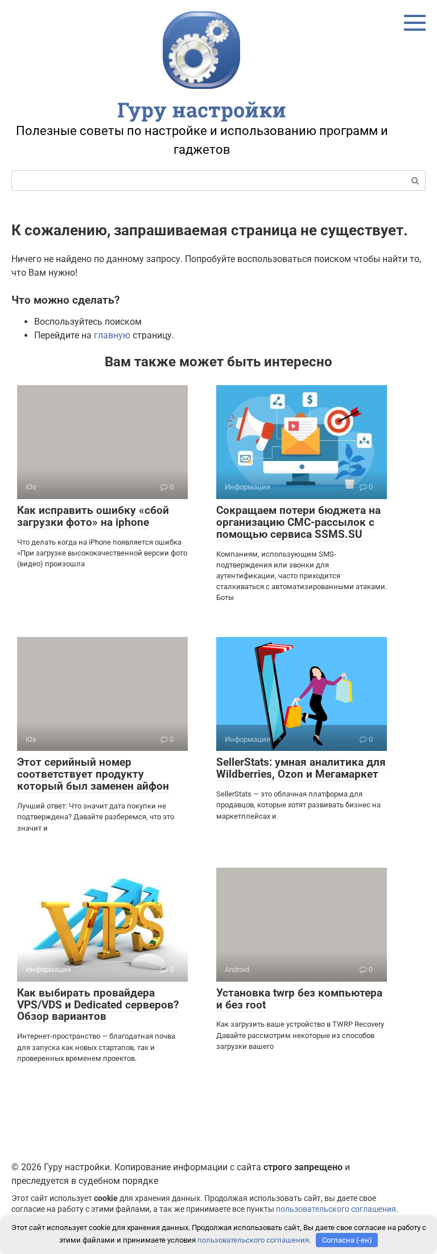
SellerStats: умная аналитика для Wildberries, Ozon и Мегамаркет (301, 768)
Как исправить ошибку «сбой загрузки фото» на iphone (93, 516)
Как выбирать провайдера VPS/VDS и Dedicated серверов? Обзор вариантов (98, 1004)
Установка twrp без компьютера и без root (299, 998)
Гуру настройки (201, 109)
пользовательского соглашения (336, 1209)
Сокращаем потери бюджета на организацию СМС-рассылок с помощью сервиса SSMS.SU (298, 522)
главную (112, 335)
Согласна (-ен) (347, 1240)
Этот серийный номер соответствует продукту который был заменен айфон (93, 774)
